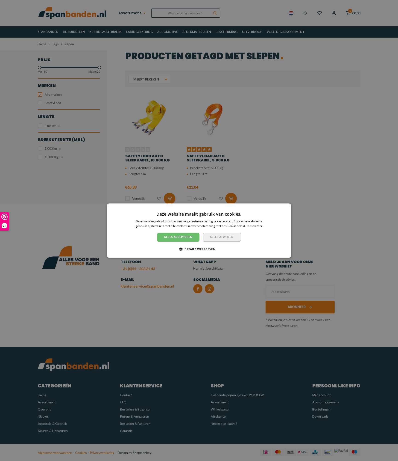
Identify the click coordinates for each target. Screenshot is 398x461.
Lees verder (254, 226)
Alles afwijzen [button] (222, 237)
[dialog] (199, 230)
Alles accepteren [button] (178, 237)
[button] (199, 249)
